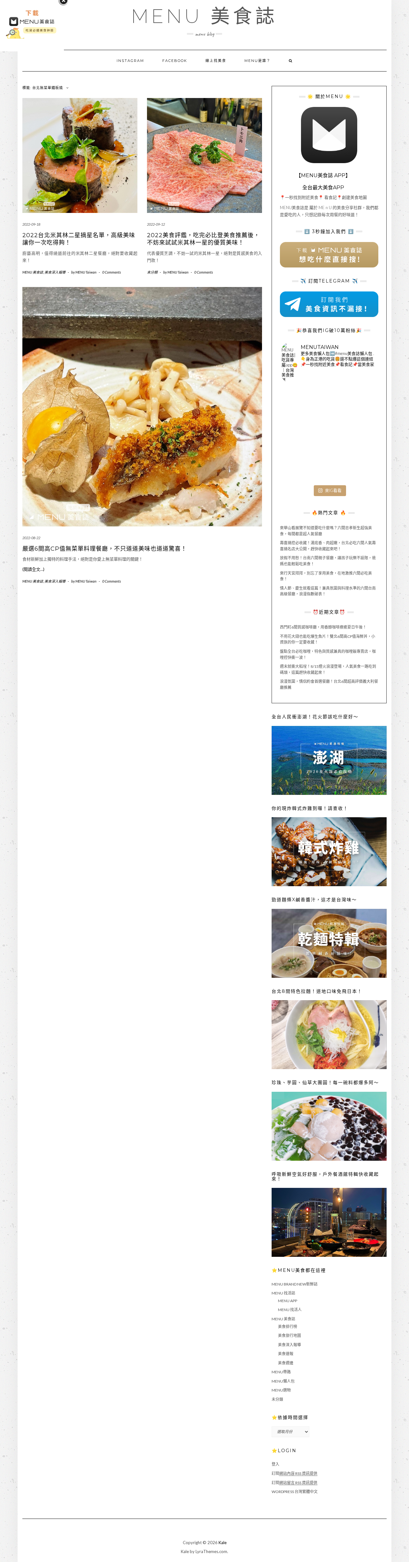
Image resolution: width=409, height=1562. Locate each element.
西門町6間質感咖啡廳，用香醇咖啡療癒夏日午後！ (323, 627)
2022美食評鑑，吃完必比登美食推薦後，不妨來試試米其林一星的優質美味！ (203, 239)
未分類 (152, 272)
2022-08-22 (31, 538)
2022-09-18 (31, 224)
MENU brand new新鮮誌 (295, 1284)
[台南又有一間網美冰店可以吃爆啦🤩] (361, 466)
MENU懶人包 (283, 1381)
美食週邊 (285, 1363)
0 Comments (111, 272)
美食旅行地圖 (289, 1335)
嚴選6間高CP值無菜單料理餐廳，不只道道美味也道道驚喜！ (104, 548)
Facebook (174, 60)
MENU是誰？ (257, 60)
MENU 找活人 (290, 1309)
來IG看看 (333, 490)
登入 (275, 1464)
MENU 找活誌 (283, 1293)
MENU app (287, 1300)
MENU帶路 (281, 1372)
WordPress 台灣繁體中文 (295, 1491)
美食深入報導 (55, 272)
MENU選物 (281, 1390)
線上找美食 (215, 60)
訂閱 (294, 1473)
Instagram (130, 60)
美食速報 (285, 1353)
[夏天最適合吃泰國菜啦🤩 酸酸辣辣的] (361, 434)
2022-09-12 (156, 224)
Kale (223, 1542)
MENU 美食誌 (204, 16)
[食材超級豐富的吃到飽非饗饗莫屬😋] (329, 403)
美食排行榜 (287, 1326)
